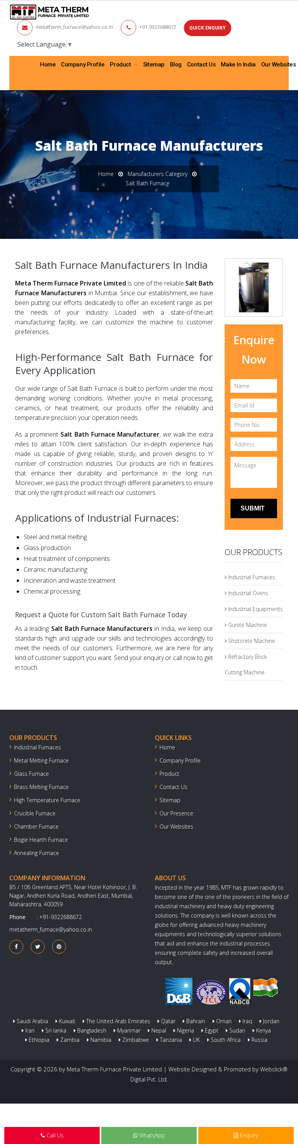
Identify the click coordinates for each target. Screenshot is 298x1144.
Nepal (158, 1030)
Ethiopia (38, 1039)
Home (47, 64)
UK (195, 1039)
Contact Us (201, 64)
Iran (29, 1030)
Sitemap (154, 64)
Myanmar (128, 1030)
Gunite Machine (247, 625)
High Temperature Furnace (47, 800)
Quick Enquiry (207, 28)
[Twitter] (37, 946)
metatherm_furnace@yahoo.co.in (74, 26)
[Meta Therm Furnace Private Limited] (49, 12)
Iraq (246, 1021)
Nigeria (184, 1030)
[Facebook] (16, 946)
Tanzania (170, 1039)
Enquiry (248, 1135)
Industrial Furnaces (251, 577)
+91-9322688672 (157, 26)
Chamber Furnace (36, 826)
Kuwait (66, 1021)
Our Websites (176, 826)
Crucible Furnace (34, 813)
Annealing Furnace (36, 853)
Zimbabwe (135, 1039)
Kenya (263, 1030)
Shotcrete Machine (251, 640)
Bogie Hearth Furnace (41, 839)
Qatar (167, 1021)
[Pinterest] (59, 946)
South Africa (225, 1039)
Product (121, 64)
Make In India (238, 64)
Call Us (54, 1135)
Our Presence (176, 813)
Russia (258, 1039)
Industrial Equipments (255, 609)
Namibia (100, 1039)
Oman (223, 1021)
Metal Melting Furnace (41, 760)
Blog (176, 64)
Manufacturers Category (157, 174)
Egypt (210, 1030)
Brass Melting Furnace (41, 787)
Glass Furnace (31, 773)
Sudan (236, 1030)
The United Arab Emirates (117, 1021)
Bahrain (195, 1021)
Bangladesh (91, 1030)
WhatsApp (151, 1135)
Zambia (69, 1039)
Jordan (270, 1021)
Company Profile (82, 64)
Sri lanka (55, 1030)
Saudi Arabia (31, 1021)
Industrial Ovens (247, 593)
